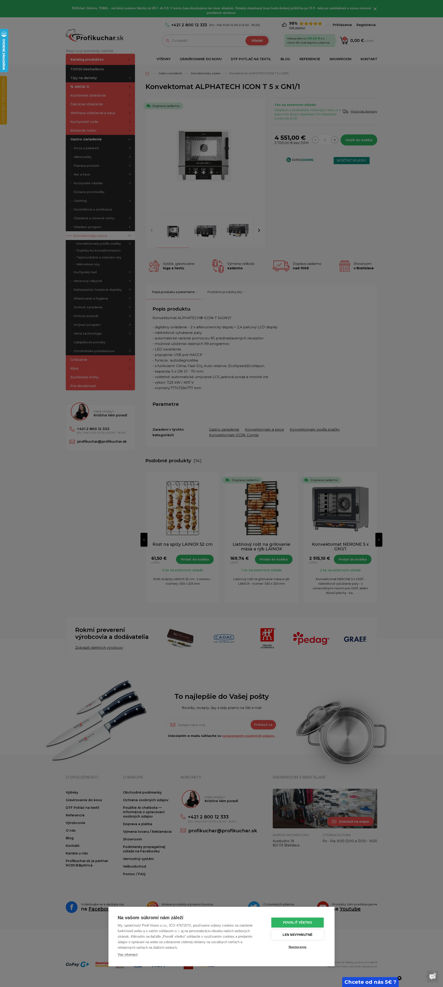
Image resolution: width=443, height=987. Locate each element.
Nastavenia (298, 947)
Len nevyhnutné (298, 935)
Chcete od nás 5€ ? (370, 982)
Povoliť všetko (297, 922)
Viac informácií (128, 954)
